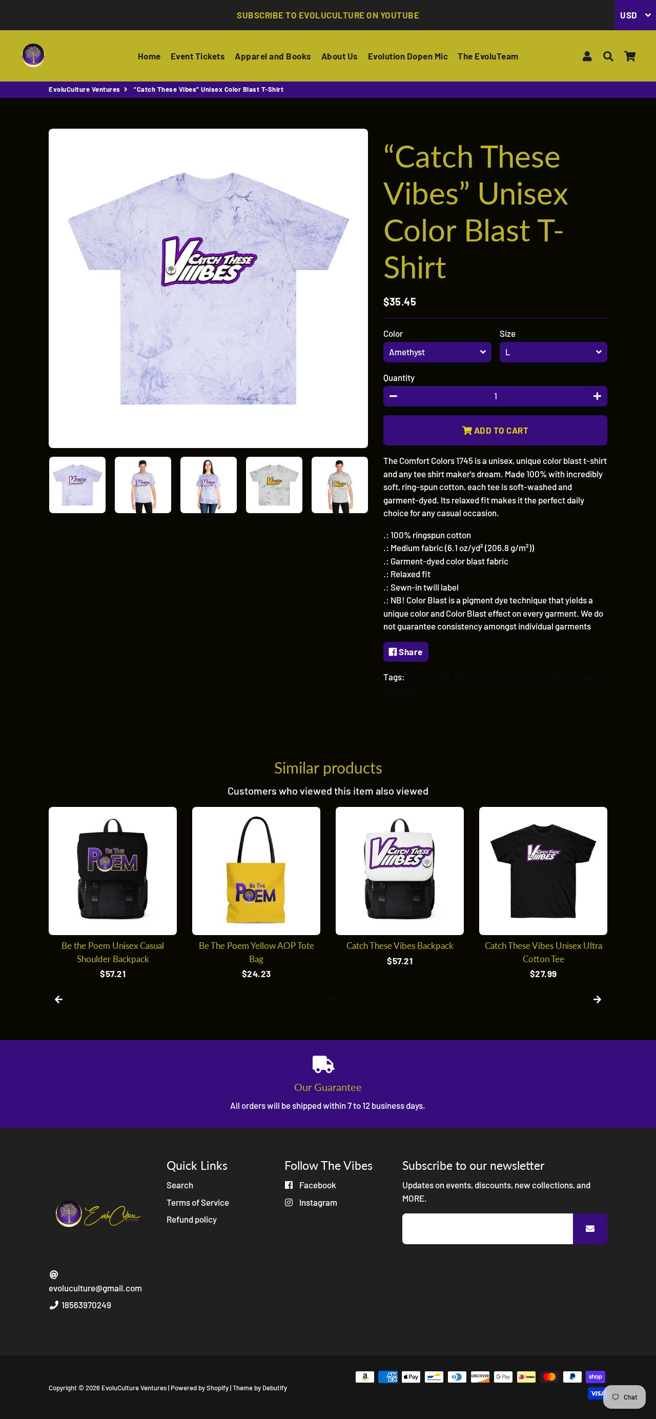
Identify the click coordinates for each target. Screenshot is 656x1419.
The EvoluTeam (488, 56)
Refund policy (192, 1219)
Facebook (317, 1185)
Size (508, 333)
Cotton (419, 677)
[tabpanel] (113, 894)
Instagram (317, 1202)
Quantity (399, 377)
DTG (442, 677)
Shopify (218, 1388)
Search (180, 1185)
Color (393, 333)
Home (149, 56)
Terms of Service (198, 1202)
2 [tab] (333, 999)
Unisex (555, 677)
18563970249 (85, 1305)
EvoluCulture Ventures (84, 89)
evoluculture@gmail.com (95, 1288)
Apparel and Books (273, 56)
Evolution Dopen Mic (408, 56)
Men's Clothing (480, 677)
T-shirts (524, 677)
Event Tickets (198, 56)
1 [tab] (322, 999)
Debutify (274, 1388)
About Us (339, 56)
